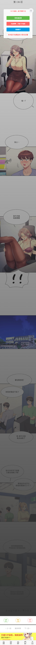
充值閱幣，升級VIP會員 (18, 24)
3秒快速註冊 (18, 18)
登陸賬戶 (18, 29)
